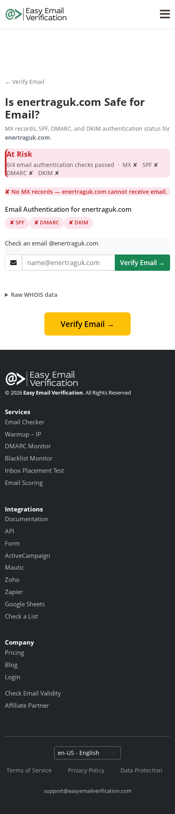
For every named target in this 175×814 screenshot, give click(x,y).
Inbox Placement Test (34, 470)
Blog (11, 664)
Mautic (14, 567)
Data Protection (141, 770)
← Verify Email (24, 82)
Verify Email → (142, 262)
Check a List (21, 616)
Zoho (12, 579)
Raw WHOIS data (34, 294)
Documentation (26, 519)
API (9, 531)
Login (12, 677)
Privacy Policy (86, 770)
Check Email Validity (33, 693)
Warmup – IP (23, 434)
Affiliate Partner (27, 705)
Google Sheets (25, 604)
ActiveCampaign (27, 555)
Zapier (14, 592)
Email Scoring (24, 482)
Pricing (14, 652)
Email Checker (24, 422)
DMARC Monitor (28, 446)
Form (12, 543)
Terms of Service (29, 770)
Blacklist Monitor (28, 458)
